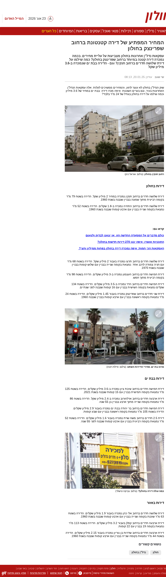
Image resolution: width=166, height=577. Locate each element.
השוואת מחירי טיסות (103, 573)
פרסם (73, 573)
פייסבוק (87, 573)
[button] (30, 228)
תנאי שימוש (56, 573)
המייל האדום (14, 18)
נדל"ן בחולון (139, 552)
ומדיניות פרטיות (38, 573)
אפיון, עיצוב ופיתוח (16, 573)
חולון (156, 552)
